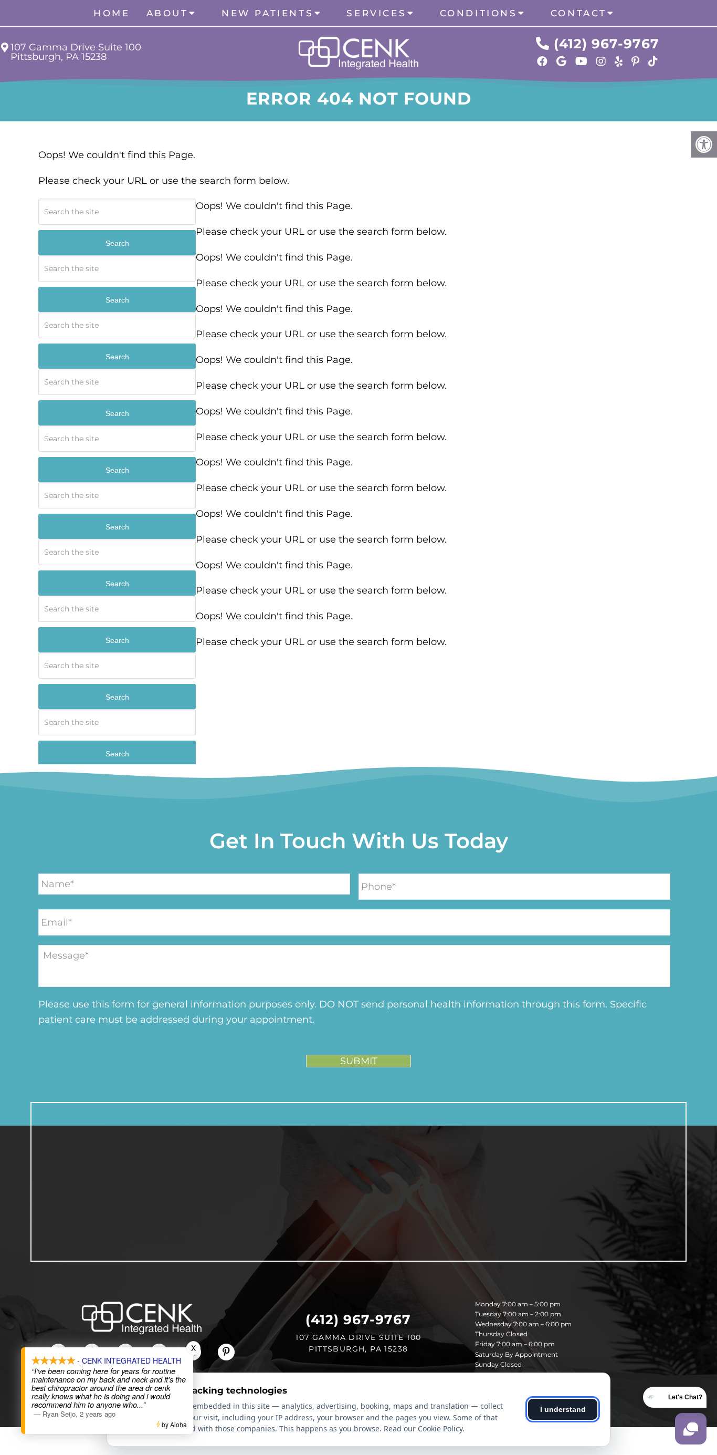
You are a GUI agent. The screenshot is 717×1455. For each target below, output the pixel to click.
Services (376, 13)
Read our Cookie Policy (423, 1428)
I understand (563, 1409)
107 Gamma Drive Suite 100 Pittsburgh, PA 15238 (75, 52)
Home (111, 13)
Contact (579, 13)
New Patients (267, 13)
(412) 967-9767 (606, 43)
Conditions (479, 13)
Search (117, 243)
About (167, 13)
